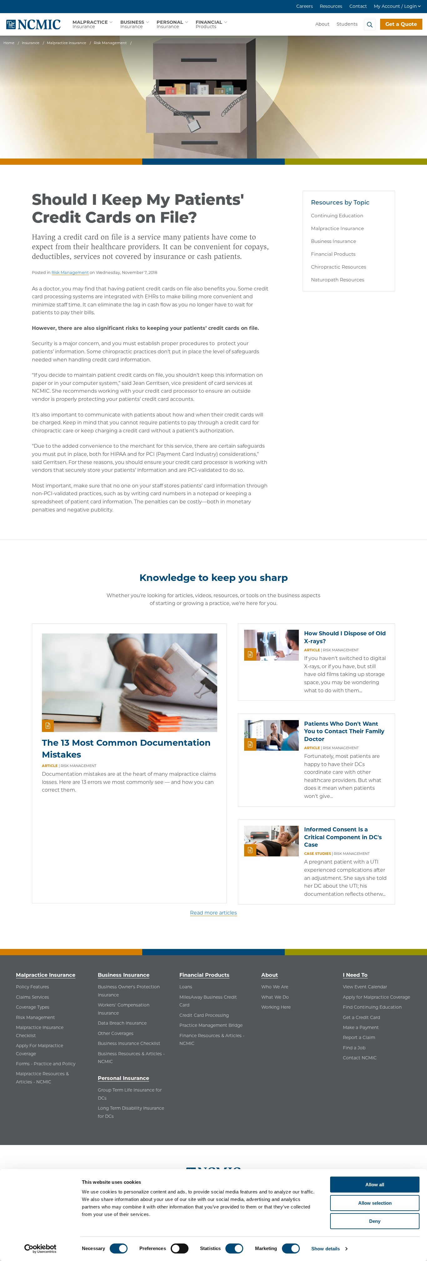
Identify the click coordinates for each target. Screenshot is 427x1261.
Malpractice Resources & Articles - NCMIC (42, 1077)
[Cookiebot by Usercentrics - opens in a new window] (40, 1248)
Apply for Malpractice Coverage (376, 997)
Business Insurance (333, 241)
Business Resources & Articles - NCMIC (131, 1057)
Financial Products (333, 254)
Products (209, 24)
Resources (331, 6)
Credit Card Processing (204, 1015)
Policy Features (32, 986)
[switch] (179, 1248)
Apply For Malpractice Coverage (39, 1049)
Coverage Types (32, 1007)
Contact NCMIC (360, 1057)
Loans (185, 986)
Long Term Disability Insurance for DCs (131, 1112)
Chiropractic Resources (338, 267)
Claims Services (32, 997)
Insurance (90, 24)
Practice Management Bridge (211, 1025)
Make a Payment (361, 1027)
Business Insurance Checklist (129, 1043)
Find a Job (354, 1047)
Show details (325, 1248)
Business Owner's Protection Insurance (129, 990)
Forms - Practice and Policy (45, 1063)
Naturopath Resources (337, 280)
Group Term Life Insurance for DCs (130, 1094)
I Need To (355, 975)
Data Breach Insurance (122, 1023)
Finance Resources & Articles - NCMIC (211, 1039)
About (322, 24)
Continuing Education (337, 216)
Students (347, 24)
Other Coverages (115, 1033)
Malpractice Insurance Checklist (39, 1031)
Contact (358, 6)
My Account (395, 6)
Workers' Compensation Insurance (123, 1009)
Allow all (374, 1184)
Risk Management (70, 272)
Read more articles (213, 913)
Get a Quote (401, 24)
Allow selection (375, 1203)
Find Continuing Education (372, 1007)
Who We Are (274, 986)
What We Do (275, 997)
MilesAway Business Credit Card (208, 1001)
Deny (374, 1221)
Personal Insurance (123, 1078)
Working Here (276, 1007)
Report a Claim (359, 1037)
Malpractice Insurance (337, 228)
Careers (304, 6)
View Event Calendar (365, 986)
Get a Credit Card (361, 1017)
